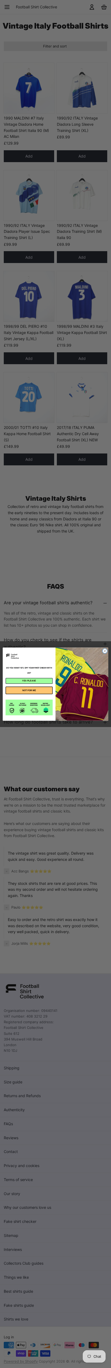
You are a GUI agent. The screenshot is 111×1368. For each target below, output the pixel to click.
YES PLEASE (29, 681)
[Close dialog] (104, 651)
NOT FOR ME (29, 690)
